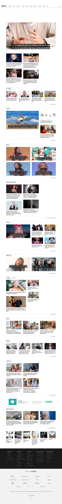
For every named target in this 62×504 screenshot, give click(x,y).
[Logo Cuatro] (37, 476)
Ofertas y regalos (40, 455)
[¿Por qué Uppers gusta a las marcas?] (43, 434)
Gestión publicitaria (44, 491)
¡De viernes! (19, 463)
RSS (48, 491)
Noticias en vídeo (10, 459)
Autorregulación (30, 458)
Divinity (48, 461)
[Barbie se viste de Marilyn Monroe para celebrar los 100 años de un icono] (37, 240)
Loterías (8, 455)
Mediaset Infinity (50, 453)
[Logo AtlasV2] (19, 486)
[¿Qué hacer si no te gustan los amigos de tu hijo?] (44, 264)
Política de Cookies (38, 491)
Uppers (48, 455)
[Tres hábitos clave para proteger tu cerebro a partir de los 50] (33, 283)
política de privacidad (37, 403)
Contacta (29, 453)
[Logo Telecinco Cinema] (37, 483)
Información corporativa (17, 491)
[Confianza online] (31, 500)
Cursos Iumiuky (40, 457)
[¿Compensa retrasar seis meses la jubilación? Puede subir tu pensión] (31, 367)
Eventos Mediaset (40, 459)
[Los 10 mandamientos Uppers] (26, 434)
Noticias (8, 453)
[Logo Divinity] (49, 476)
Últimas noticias (10, 457)
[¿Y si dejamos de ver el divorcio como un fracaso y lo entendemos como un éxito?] (31, 36)
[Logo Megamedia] (31, 496)
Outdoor (18, 465)
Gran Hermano (19, 453)
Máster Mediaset (30, 465)
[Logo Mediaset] (31, 471)
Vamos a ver (19, 461)
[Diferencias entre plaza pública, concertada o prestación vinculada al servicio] (48, 415)
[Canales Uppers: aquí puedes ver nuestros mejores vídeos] (44, 154)
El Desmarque (49, 457)
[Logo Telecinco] (25, 476)
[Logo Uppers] (24, 483)
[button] (18, 154)
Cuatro (48, 459)
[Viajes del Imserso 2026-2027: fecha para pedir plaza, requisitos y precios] (14, 367)
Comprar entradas (40, 453)
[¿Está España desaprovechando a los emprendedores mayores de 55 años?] (37, 346)
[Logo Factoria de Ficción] (25, 480)
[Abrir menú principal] (60, 6)
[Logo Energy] (49, 480)
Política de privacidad (24, 491)
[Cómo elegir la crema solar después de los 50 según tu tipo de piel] (16, 285)
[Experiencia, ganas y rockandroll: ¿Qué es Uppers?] (9, 434)
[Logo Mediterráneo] (43, 486)
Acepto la (36, 403)
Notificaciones (30, 460)
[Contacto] (52, 434)
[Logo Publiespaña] (31, 486)
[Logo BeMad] (13, 483)
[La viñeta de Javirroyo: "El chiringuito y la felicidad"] (48, 115)
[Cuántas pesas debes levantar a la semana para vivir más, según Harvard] (33, 295)
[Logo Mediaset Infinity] (12, 476)
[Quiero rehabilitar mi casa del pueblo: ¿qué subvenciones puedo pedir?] (48, 325)
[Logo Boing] (37, 480)
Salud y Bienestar (40, 461)
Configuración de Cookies (31, 491)
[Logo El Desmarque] (12, 479)
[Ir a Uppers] (4, 6)
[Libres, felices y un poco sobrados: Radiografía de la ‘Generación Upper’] (18, 434)
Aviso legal (11, 491)
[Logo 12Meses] (49, 483)
